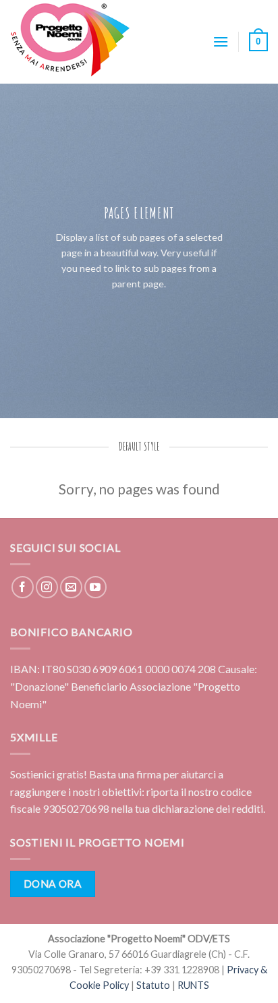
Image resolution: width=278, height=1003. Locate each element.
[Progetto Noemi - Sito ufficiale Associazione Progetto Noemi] (77, 42)
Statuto (153, 985)
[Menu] (221, 41)
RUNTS (193, 985)
